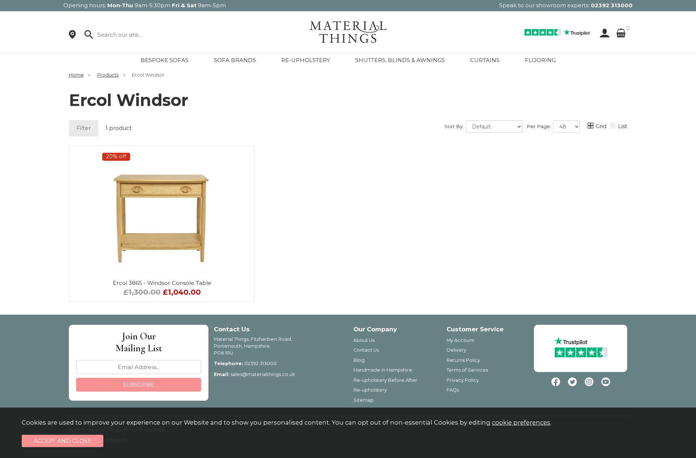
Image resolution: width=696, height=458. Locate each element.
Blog (359, 360)
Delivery (456, 350)
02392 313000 (612, 5)
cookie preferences (521, 422)
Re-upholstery (370, 390)
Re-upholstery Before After (385, 380)
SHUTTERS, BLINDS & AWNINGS (400, 60)
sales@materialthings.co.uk (263, 374)
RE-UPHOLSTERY (305, 60)
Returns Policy (463, 360)
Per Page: (539, 126)
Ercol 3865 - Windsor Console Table (162, 282)
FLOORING (540, 60)
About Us (363, 340)
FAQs (453, 390)
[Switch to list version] (613, 126)
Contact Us (366, 350)
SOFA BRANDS (235, 60)
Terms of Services (467, 370)
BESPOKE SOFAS (164, 60)
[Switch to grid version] (591, 126)
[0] (621, 33)
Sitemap (363, 400)
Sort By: (454, 126)
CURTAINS (485, 60)
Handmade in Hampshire (382, 370)
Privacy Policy (463, 380)
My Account (460, 340)
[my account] (603, 33)
